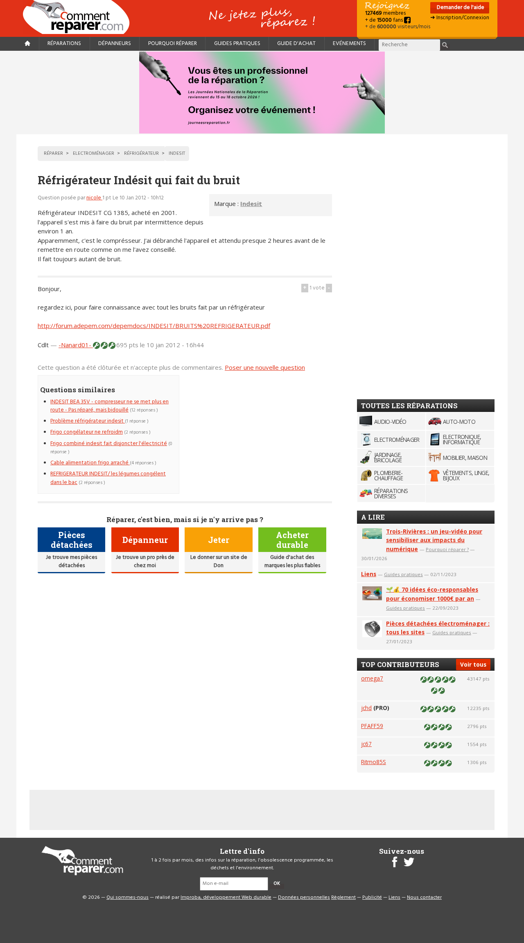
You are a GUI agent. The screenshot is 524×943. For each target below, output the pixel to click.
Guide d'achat (296, 43)
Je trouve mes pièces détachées (71, 561)
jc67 (366, 744)
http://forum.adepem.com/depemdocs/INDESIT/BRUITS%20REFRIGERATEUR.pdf (154, 325)
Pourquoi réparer (172, 43)
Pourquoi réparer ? (447, 549)
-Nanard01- (76, 345)
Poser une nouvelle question (265, 367)
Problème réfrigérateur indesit (87, 421)
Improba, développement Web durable (226, 897)
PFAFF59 (372, 726)
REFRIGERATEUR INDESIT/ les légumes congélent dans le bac (108, 478)
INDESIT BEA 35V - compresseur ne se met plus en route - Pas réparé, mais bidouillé (109, 406)
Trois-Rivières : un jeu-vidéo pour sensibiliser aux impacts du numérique (434, 540)
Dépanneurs (114, 43)
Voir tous (473, 664)
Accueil (79, 17)
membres (385, 13)
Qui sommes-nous (127, 897)
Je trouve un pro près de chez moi (145, 561)
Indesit (251, 203)
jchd (366, 708)
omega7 (372, 678)
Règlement (343, 897)
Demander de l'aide (460, 7)
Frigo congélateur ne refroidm (86, 432)
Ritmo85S (373, 762)
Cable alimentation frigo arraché (90, 463)
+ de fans (384, 20)
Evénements (349, 43)
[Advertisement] (263, 432)
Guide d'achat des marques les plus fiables (292, 561)
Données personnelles (304, 897)
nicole (94, 198)
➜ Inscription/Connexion (459, 18)
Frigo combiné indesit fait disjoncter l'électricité (108, 443)
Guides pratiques (237, 43)
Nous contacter (424, 897)
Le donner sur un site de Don (218, 561)
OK (276, 884)
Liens (368, 574)
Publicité (372, 897)
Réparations (64, 43)
